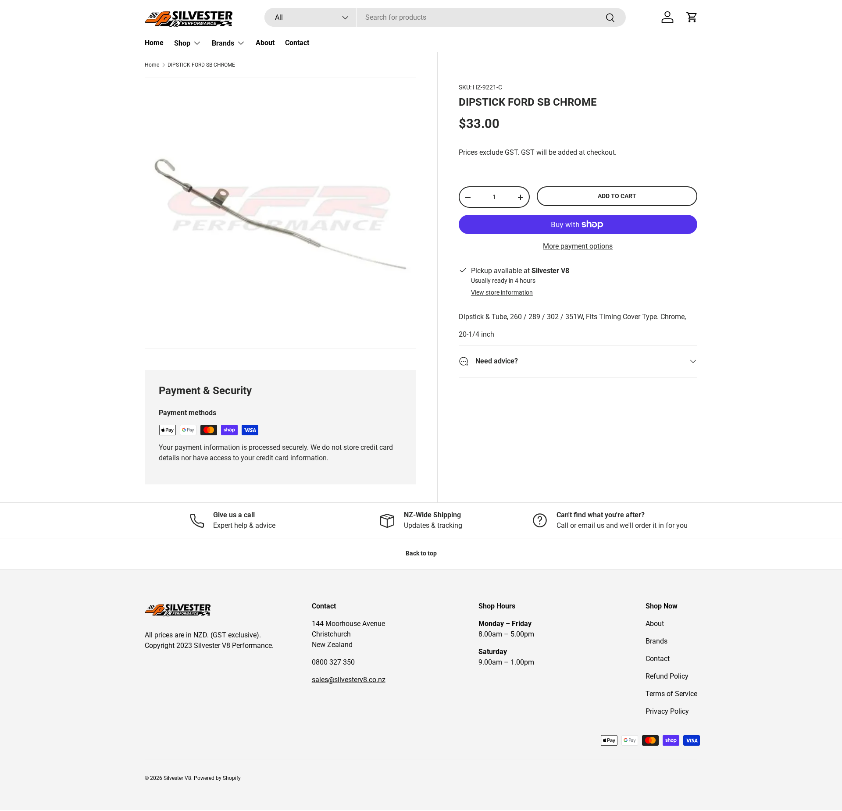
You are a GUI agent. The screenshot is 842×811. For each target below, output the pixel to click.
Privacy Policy (667, 711)
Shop (182, 43)
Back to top (421, 553)
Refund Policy (667, 676)
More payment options (578, 246)
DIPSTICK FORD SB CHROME (201, 65)
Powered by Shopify (217, 778)
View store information (502, 292)
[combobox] (444, 17)
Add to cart (617, 195)
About (265, 43)
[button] (692, 17)
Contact (297, 43)
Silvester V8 (177, 778)
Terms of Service (671, 694)
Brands (223, 43)
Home (154, 43)
